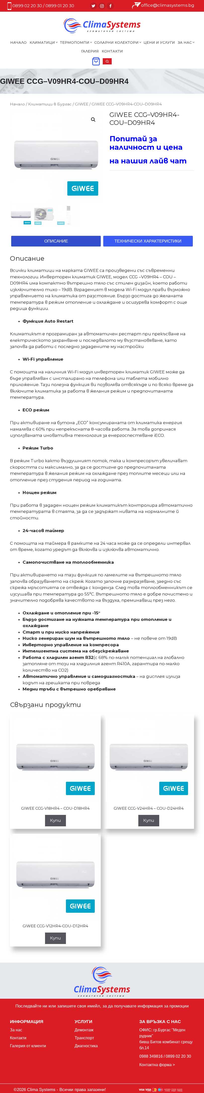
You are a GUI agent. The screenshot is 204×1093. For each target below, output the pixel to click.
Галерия (90, 51)
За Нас (185, 42)
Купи (55, 820)
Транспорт (84, 1038)
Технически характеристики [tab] (147, 241)
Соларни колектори (116, 42)
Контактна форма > (157, 1065)
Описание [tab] (56, 241)
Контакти (112, 51)
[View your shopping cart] (96, 63)
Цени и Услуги (159, 42)
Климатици (42, 42)
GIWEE (81, 104)
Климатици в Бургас (50, 104)
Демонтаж (84, 1030)
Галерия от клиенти (28, 1046)
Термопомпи (74, 42)
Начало (18, 42)
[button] (107, 63)
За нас (16, 1030)
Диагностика (86, 1046)
